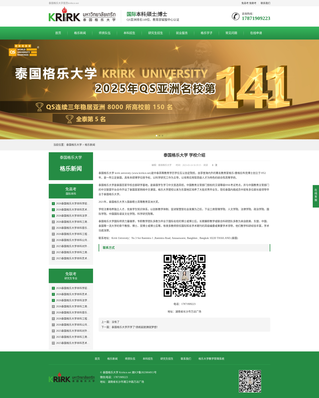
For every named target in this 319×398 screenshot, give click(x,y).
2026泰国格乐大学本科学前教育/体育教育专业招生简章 (71, 203)
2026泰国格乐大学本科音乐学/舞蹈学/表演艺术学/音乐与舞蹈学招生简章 (71, 228)
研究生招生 (155, 33)
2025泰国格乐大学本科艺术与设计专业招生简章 (71, 258)
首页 (58, 33)
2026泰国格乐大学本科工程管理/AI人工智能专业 (71, 234)
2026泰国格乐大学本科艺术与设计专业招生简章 (71, 209)
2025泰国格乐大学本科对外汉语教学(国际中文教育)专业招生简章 (71, 246)
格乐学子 (206, 33)
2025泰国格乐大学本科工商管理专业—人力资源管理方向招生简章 (71, 252)
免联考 (252, 3)
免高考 (245, 3)
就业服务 (182, 33)
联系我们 (265, 3)
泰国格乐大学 (74, 144)
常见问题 (231, 33)
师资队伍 (105, 33)
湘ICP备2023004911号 (144, 372)
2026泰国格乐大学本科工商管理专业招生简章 (71, 221)
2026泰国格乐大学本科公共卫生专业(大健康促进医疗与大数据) (71, 240)
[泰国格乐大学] (82, 16)
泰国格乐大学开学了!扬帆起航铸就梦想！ (135, 327)
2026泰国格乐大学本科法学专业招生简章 (71, 215)
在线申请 (256, 33)
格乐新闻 (80, 33)
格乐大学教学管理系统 (211, 358)
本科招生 (129, 33)
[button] (156, 135)
